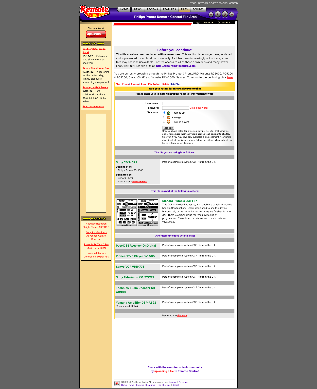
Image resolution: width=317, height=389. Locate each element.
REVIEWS (152, 9)
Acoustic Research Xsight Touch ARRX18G (96, 225)
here (230, 77)
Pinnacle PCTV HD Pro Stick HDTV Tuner (96, 246)
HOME (124, 9)
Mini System (154, 84)
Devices (135, 84)
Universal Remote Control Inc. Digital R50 (96, 255)
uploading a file (164, 371)
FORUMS (198, 9)
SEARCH (208, 22)
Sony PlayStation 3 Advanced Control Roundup (96, 236)
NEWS (138, 9)
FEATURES (169, 9)
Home (124, 385)
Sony (143, 84)
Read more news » (93, 106)
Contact (173, 382)
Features (150, 385)
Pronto (125, 84)
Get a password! (199, 107)
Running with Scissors (95, 87)
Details (165, 84)
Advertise (183, 382)
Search (176, 385)
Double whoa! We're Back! (94, 50)
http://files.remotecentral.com (176, 65)
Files (118, 84)
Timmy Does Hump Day (96, 68)
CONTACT (224, 22)
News (131, 385)
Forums (167, 385)
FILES (184, 9)
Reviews (140, 385)
